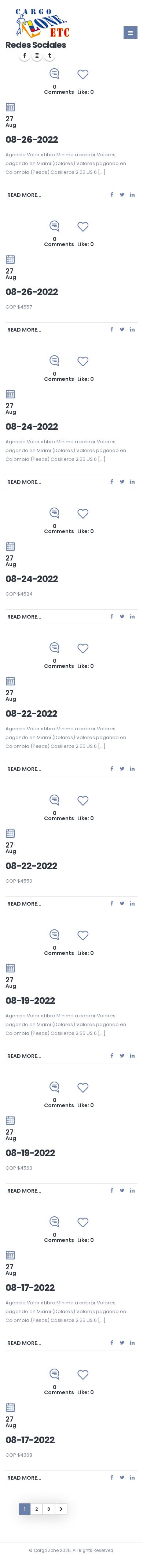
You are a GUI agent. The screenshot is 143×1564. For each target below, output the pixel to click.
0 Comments (59, 89)
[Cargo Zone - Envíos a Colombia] (42, 23)
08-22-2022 (31, 713)
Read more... (24, 195)
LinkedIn (132, 194)
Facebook (112, 194)
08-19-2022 (30, 1000)
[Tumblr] (49, 55)
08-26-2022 (32, 139)
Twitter (122, 194)
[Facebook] (24, 55)
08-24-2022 (32, 426)
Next (61, 1509)
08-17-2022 (30, 1287)
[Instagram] (37, 55)
